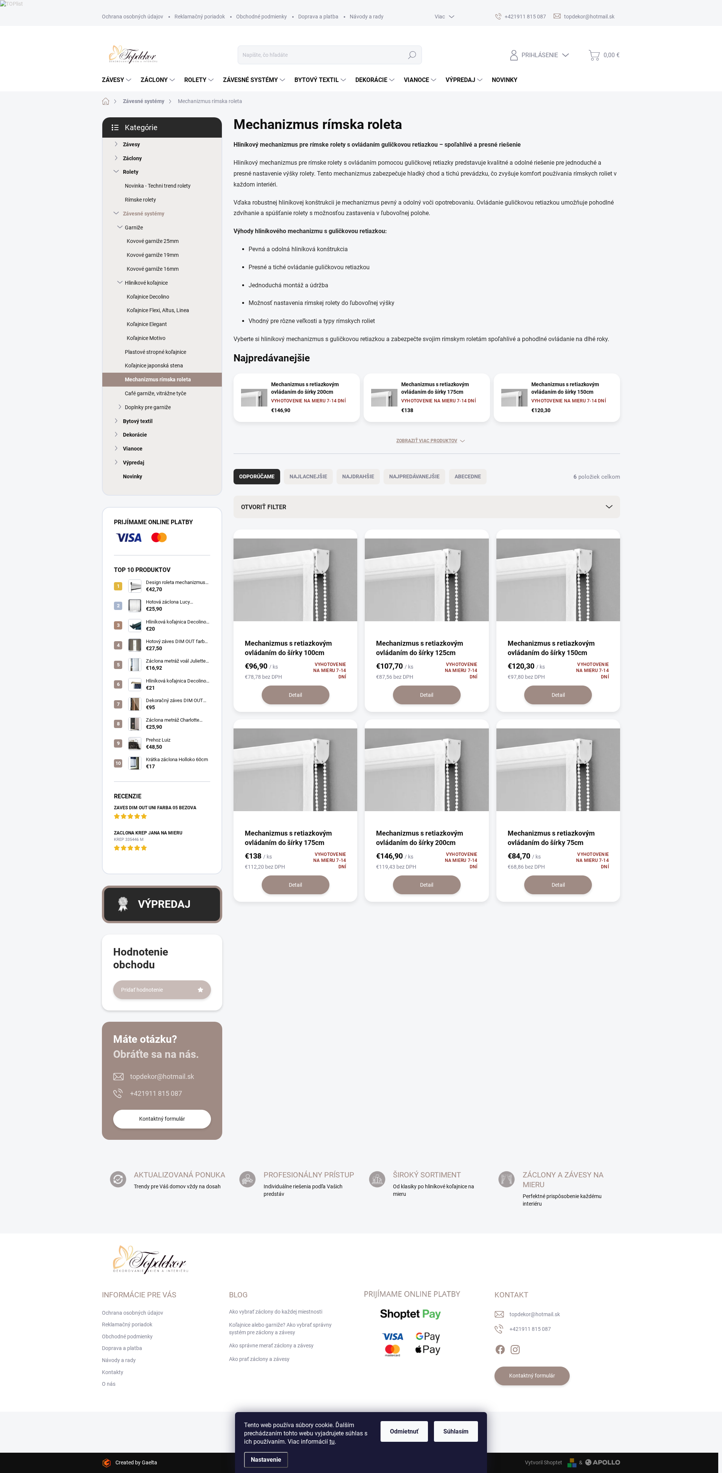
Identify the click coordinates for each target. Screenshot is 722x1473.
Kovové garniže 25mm (153, 241)
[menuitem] (117, 80)
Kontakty (112, 1372)
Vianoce (133, 449)
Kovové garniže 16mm (153, 269)
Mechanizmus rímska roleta (158, 379)
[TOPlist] (11, 3)
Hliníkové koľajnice (146, 283)
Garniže (134, 228)
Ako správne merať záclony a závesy (271, 1346)
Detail (295, 695)
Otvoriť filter (263, 507)
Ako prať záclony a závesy (259, 1359)
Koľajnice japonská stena (154, 366)
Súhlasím (456, 1431)
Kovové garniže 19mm (153, 255)
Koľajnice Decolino (148, 297)
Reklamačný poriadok (199, 17)
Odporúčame (257, 476)
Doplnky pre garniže (148, 407)
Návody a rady (367, 17)
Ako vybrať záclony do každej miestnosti (275, 1312)
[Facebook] (500, 1348)
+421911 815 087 (156, 1093)
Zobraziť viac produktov (426, 440)
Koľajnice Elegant (147, 324)
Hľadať (412, 55)
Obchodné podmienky (261, 17)
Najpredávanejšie (414, 476)
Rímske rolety (140, 200)
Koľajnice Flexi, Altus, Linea (158, 310)
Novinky (132, 476)
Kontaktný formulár (162, 1119)
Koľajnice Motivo (146, 338)
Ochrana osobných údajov (132, 17)
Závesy (131, 144)
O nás (108, 1384)
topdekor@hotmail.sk (162, 1076)
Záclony (132, 158)
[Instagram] (515, 1348)
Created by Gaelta (136, 1462)
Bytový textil (138, 421)
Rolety (130, 172)
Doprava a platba (318, 17)
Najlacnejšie (308, 476)
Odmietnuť (404, 1431)
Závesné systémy (143, 214)
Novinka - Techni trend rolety (158, 186)
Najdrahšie (358, 476)
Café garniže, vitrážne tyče (155, 393)
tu (332, 1441)
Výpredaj (133, 463)
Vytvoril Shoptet (543, 1462)
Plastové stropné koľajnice (155, 352)
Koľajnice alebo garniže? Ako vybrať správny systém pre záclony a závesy (280, 1328)
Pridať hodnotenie (142, 990)
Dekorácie (135, 435)
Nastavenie (266, 1459)
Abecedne (468, 476)
